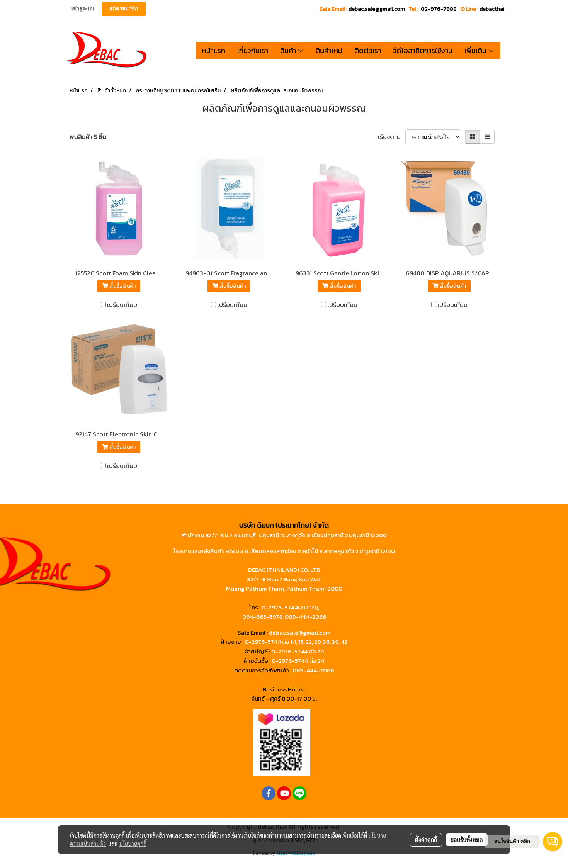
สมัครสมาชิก (123, 9)
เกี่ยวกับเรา (252, 50)
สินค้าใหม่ (329, 50)
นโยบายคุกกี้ (132, 843)
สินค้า (289, 50)
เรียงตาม (391, 136)
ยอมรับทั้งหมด (467, 839)
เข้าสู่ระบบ (82, 9)
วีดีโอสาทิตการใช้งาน (422, 50)
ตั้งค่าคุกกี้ (426, 839)
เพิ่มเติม (476, 50)
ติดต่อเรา (367, 50)
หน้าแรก (213, 50)
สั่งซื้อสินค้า (122, 286)
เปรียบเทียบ (122, 304)
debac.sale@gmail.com (299, 632)
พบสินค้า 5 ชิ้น (88, 136)
